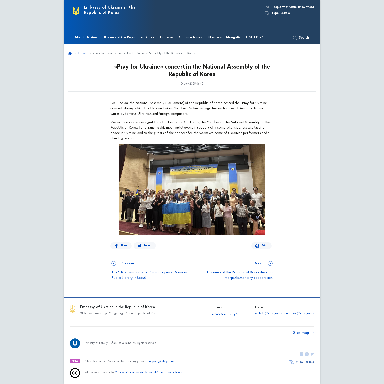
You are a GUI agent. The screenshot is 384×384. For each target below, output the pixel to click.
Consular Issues (190, 37)
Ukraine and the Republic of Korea (128, 37)
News (82, 53)
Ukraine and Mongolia (224, 37)
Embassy (166, 37)
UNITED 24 (255, 37)
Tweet (148, 245)
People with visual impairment (293, 7)
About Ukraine (85, 37)
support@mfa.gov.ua (161, 361)
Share (124, 245)
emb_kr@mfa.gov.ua (268, 313)
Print (264, 245)
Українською (281, 13)
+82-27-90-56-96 (225, 314)
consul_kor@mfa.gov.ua (298, 313)
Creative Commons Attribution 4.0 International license (149, 372)
